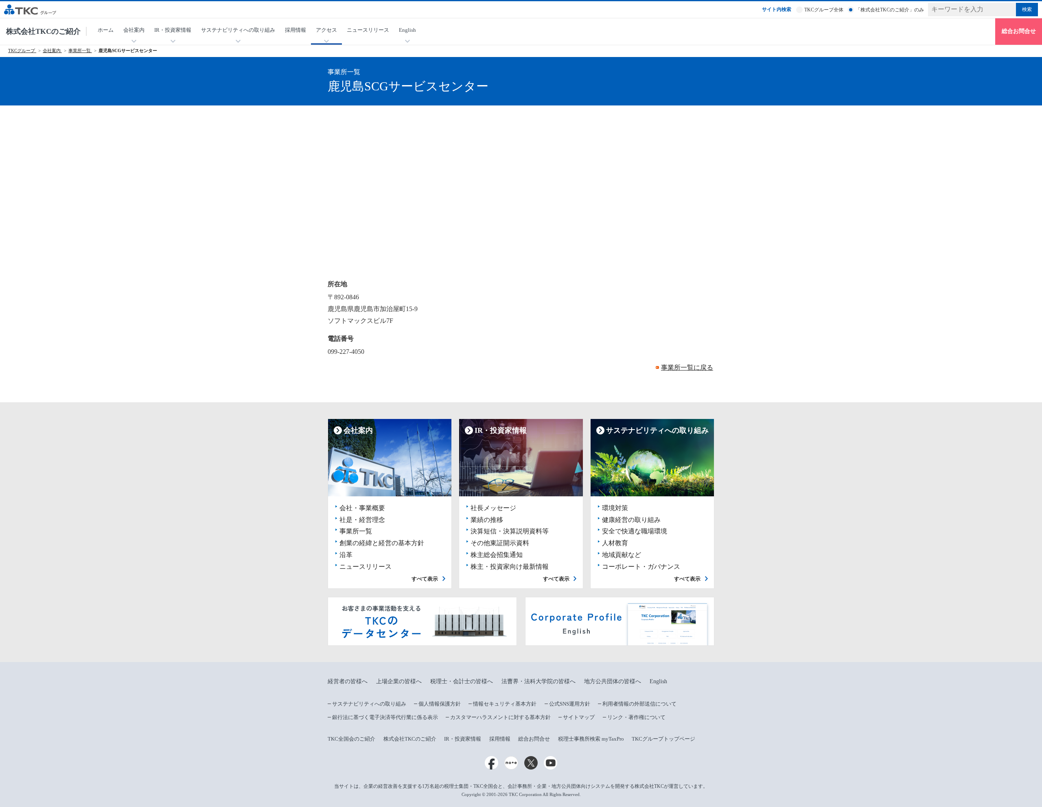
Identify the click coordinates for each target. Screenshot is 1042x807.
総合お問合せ (1019, 31)
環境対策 (615, 507)
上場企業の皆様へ (399, 681)
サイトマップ (579, 717)
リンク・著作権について (636, 717)
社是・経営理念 (362, 519)
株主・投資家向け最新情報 (510, 566)
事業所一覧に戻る (687, 367)
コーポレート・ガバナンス (641, 566)
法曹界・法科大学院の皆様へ (538, 681)
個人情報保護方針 (439, 704)
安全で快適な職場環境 (634, 531)
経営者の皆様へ (348, 681)
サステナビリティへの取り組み (369, 704)
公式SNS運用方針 (569, 704)
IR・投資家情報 (462, 739)
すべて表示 (425, 579)
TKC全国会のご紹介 (351, 739)
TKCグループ (22, 50)
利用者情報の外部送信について (639, 704)
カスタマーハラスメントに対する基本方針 (500, 717)
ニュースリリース (368, 30)
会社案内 (52, 50)
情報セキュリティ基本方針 (504, 704)
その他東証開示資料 (500, 542)
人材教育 (615, 542)
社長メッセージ (493, 507)
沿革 (345, 554)
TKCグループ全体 (823, 10)
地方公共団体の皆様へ (612, 681)
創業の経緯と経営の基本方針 (381, 542)
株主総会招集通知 (497, 554)
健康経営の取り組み (631, 519)
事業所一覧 (80, 50)
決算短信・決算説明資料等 (510, 531)
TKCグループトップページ (663, 739)
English (658, 681)
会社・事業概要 (362, 507)
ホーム (106, 30)
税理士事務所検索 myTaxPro (591, 739)
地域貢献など (621, 554)
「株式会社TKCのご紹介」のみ (890, 10)
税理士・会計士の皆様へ (461, 681)
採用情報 (295, 30)
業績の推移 (487, 519)
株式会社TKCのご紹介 (43, 31)
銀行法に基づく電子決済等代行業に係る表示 (385, 717)
